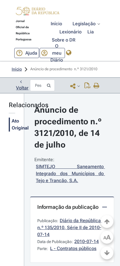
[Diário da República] (37, 12)
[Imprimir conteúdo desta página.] (96, 86)
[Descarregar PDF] (87, 86)
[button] (37, 12)
